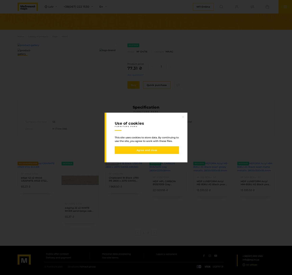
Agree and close (147, 150)
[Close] (183, 116)
